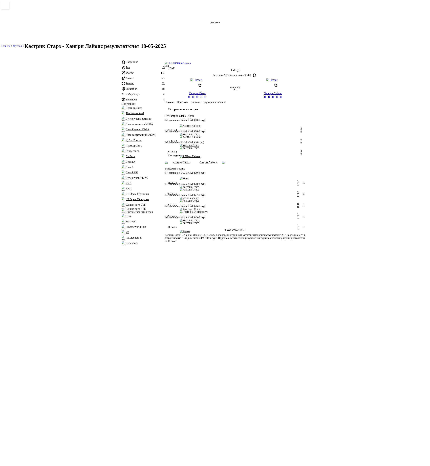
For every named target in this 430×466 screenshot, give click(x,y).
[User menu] (186, 54)
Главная (5, 46)
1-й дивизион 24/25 (180, 62)
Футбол (17, 46)
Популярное (129, 103)
